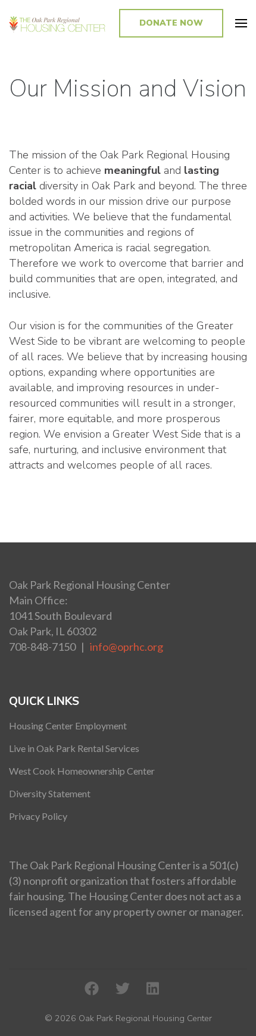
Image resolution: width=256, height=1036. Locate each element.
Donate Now (171, 23)
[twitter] (122, 988)
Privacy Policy (38, 816)
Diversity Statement (49, 793)
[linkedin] (152, 988)
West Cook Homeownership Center (82, 770)
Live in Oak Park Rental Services (74, 748)
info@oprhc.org (126, 646)
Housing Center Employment (68, 725)
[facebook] (92, 988)
